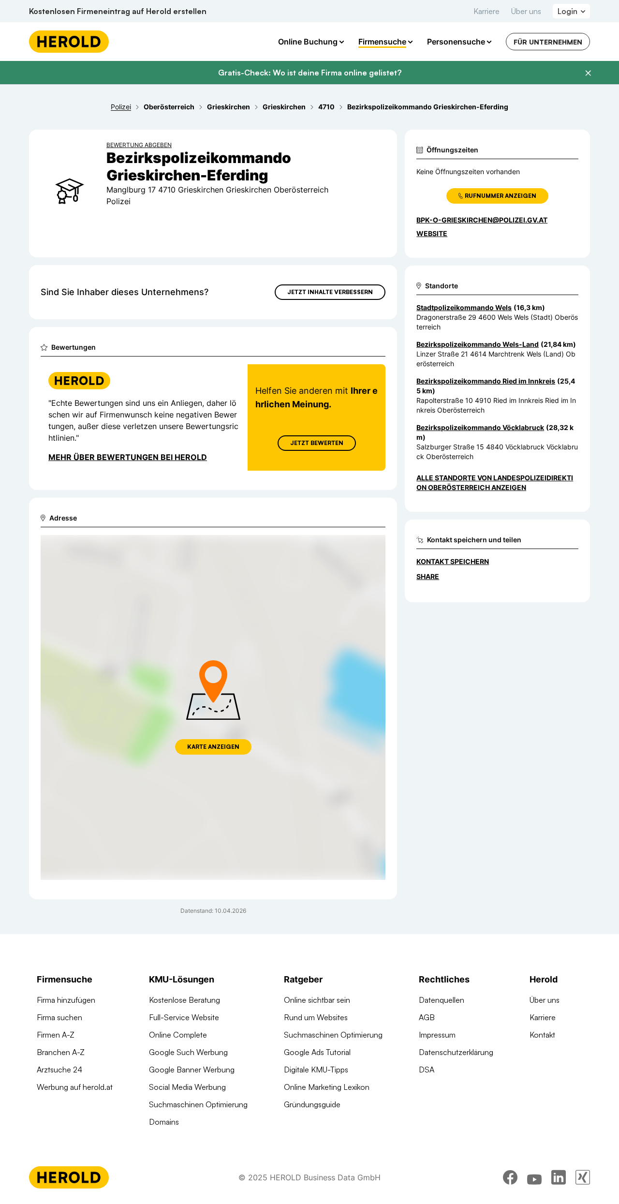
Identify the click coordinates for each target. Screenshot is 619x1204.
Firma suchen (59, 1017)
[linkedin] (558, 1177)
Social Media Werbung (187, 1087)
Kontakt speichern (452, 561)
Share (427, 576)
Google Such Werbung (188, 1052)
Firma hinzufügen (66, 1000)
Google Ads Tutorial (317, 1052)
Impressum (437, 1035)
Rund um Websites (316, 1017)
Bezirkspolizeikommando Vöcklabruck (480, 427)
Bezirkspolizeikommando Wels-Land (477, 344)
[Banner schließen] (588, 73)
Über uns (526, 11)
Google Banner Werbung (192, 1069)
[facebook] (510, 1177)
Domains (164, 1122)
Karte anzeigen (213, 746)
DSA (426, 1069)
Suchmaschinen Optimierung (198, 1104)
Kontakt (542, 1035)
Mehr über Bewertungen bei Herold (127, 457)
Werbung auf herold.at (75, 1087)
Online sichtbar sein (317, 1000)
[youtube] (534, 1177)
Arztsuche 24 (59, 1069)
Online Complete (178, 1035)
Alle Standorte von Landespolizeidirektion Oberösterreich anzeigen (494, 482)
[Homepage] (69, 41)
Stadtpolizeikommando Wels (464, 307)
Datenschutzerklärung (456, 1052)
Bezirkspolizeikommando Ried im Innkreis (485, 381)
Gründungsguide (312, 1104)
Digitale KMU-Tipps (316, 1069)
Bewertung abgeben (139, 145)
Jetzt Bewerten (316, 442)
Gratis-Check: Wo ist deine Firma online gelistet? (309, 72)
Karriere (486, 11)
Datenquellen (441, 1000)
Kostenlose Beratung (184, 1000)
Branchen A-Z (61, 1052)
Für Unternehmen (548, 42)
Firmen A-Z (55, 1035)
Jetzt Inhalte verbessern (330, 292)
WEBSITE (431, 233)
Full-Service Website (184, 1017)
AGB (427, 1017)
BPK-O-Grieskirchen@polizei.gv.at (481, 220)
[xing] (582, 1177)
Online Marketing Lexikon (326, 1087)
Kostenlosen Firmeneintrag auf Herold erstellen (117, 11)
